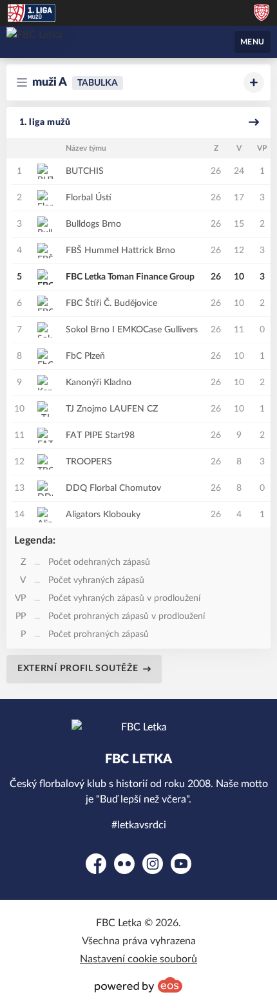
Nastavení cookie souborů (138, 959)
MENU (252, 42)
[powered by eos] (138, 985)
